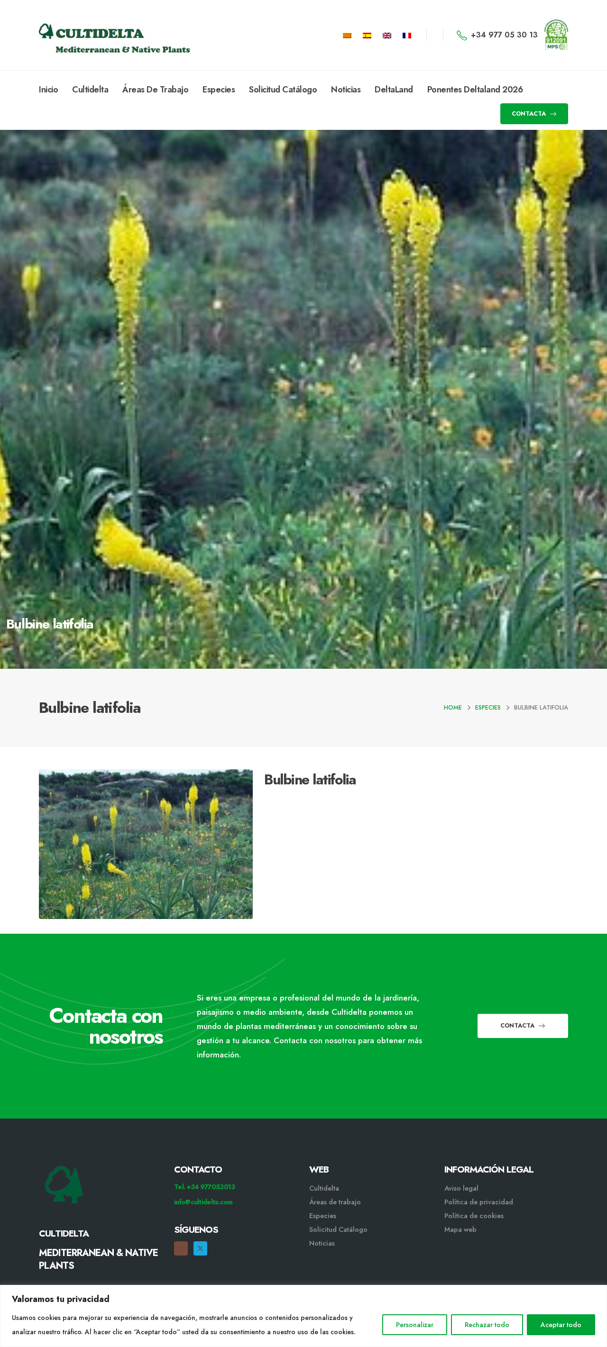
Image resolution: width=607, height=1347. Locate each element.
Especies (218, 89)
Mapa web (460, 1229)
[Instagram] (181, 1248)
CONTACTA (530, 113)
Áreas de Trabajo (155, 89)
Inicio (48, 89)
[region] (303, 1316)
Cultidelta (90, 89)
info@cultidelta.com (203, 1202)
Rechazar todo (487, 1324)
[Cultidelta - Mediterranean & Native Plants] (86, 35)
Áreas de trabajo (335, 1202)
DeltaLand (394, 89)
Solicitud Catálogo (283, 89)
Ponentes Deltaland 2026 (475, 89)
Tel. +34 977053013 (204, 1187)
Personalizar (414, 1324)
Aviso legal (461, 1188)
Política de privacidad (478, 1202)
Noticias (345, 89)
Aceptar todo (561, 1324)
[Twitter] (200, 1248)
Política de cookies (474, 1215)
